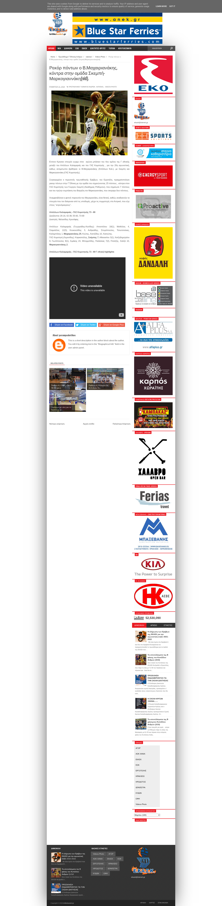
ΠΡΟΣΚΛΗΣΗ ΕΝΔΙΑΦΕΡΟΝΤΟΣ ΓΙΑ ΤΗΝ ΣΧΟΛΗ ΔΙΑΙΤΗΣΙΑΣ (73, 887)
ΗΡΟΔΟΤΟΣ (141, 782)
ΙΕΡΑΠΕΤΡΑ (140, 787)
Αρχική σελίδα (88, 424)
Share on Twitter (88, 325)
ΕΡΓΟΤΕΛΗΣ (141, 771)
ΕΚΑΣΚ (138, 759)
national (100, 87)
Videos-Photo (111, 87)
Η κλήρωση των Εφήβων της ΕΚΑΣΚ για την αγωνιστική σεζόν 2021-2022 (73, 856)
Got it (172, 6)
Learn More (161, 6)
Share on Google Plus (114, 325)
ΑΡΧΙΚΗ (143, 902)
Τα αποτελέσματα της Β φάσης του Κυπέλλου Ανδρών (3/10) (71, 871)
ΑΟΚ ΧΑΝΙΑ (140, 754)
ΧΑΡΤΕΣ (152, 902)
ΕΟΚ (137, 765)
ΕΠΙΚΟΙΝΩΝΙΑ (163, 902)
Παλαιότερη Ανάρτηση (121, 424)
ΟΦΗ (138, 799)
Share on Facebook (64, 325)
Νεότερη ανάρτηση (56, 424)
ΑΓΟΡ (138, 748)
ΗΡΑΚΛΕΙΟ (140, 776)
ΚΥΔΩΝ (139, 793)
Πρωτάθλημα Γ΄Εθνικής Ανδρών (82, 87)
